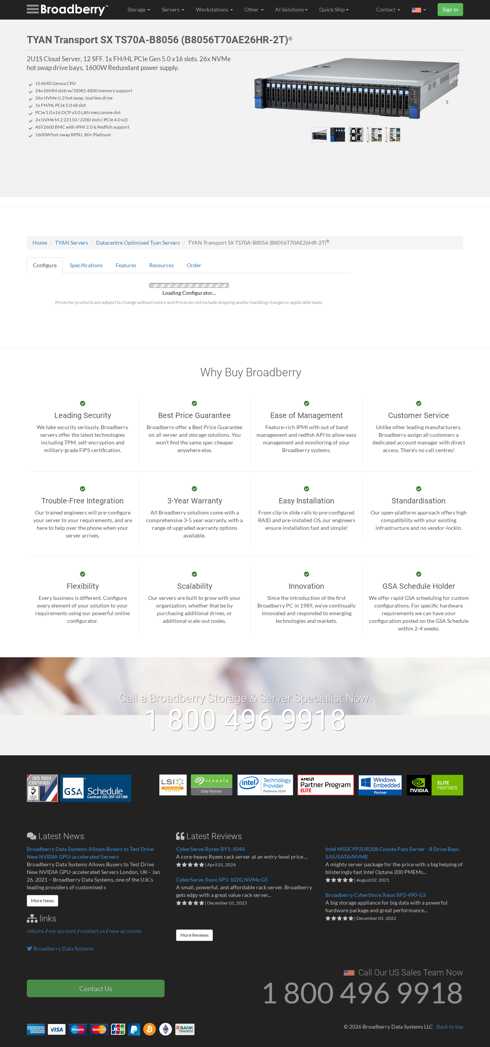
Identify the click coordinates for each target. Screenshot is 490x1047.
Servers (171, 9)
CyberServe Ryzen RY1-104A (210, 849)
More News (42, 900)
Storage (137, 9)
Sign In (450, 9)
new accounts (125, 931)
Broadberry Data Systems (63, 948)
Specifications (86, 265)
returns (35, 931)
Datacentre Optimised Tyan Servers (138, 242)
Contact (386, 9)
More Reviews (194, 935)
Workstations (212, 9)
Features (126, 265)
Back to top (449, 1026)
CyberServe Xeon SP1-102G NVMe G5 (222, 879)
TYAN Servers (71, 242)
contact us (92, 931)
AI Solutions (289, 9)
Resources (161, 265)
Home (40, 242)
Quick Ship (332, 9)
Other (252, 9)
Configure (45, 265)
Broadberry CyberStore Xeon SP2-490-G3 (375, 895)
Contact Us (96, 988)
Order (194, 265)
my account (62, 931)
